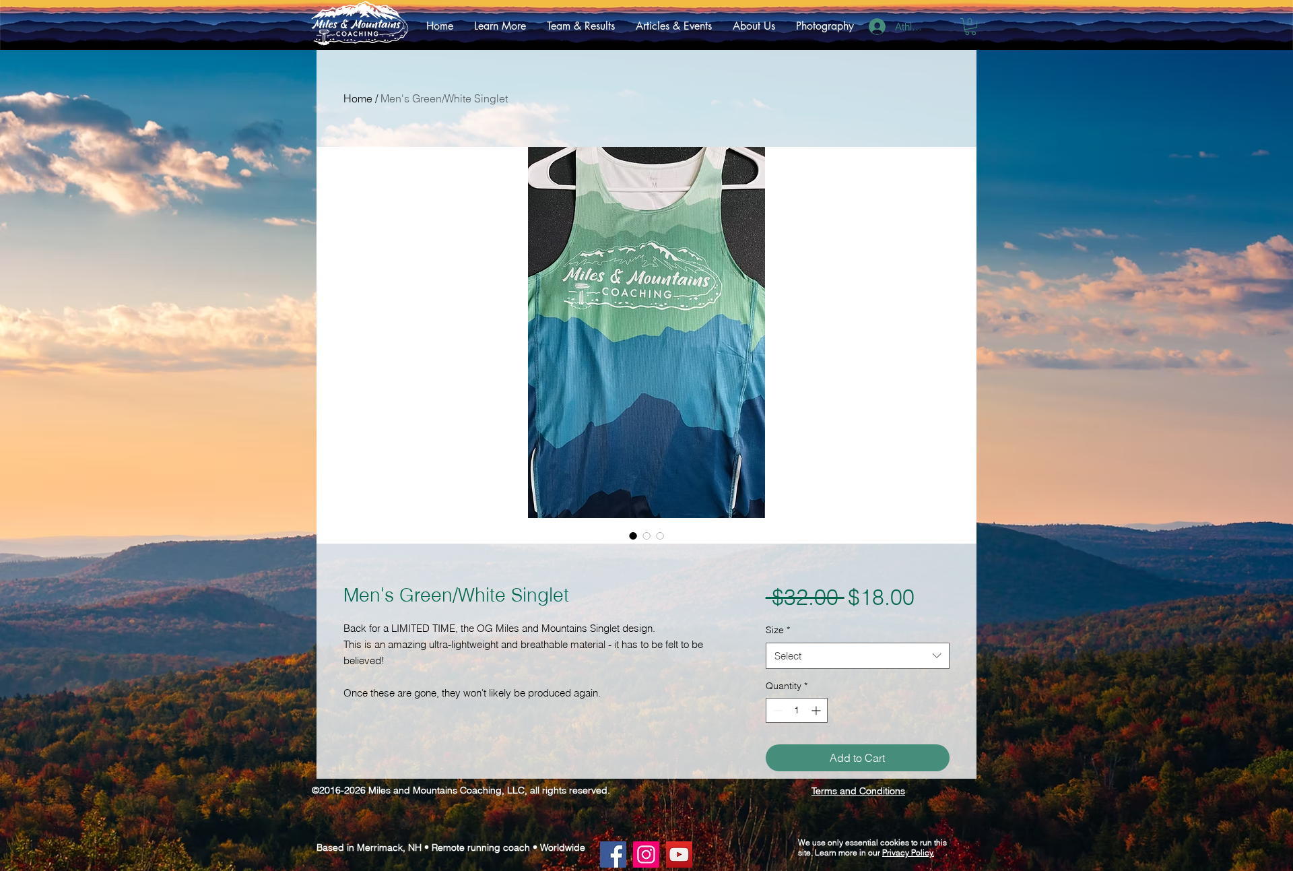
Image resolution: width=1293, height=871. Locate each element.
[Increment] (817, 710)
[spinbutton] (797, 710)
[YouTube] (679, 854)
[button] (499, 26)
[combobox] (858, 656)
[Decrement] (776, 710)
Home (357, 98)
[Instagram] (646, 854)
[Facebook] (613, 854)
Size (778, 630)
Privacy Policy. (908, 852)
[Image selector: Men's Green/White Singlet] (633, 535)
